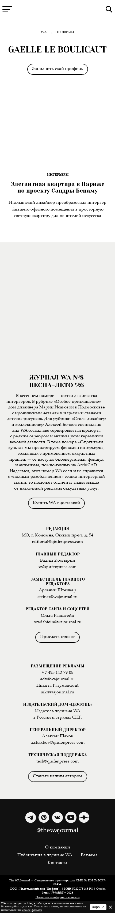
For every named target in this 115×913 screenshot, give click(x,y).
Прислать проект (57, 637)
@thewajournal (57, 830)
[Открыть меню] (7, 9)
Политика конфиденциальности (58, 897)
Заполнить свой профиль (57, 69)
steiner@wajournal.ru (57, 597)
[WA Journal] (57, 9)
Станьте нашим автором (57, 776)
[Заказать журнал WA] (57, 308)
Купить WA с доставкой (56, 503)
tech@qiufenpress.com (57, 761)
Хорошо (98, 907)
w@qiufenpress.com (57, 567)
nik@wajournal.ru (57, 692)
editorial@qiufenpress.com (57, 542)
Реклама (89, 855)
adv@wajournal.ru (57, 679)
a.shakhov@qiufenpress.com (58, 743)
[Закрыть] (110, 907)
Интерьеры (57, 175)
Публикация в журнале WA (44, 855)
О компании (57, 847)
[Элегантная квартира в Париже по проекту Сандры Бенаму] (57, 130)
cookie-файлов (32, 910)
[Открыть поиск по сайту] (109, 9)
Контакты (57, 863)
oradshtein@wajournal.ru (58, 622)
